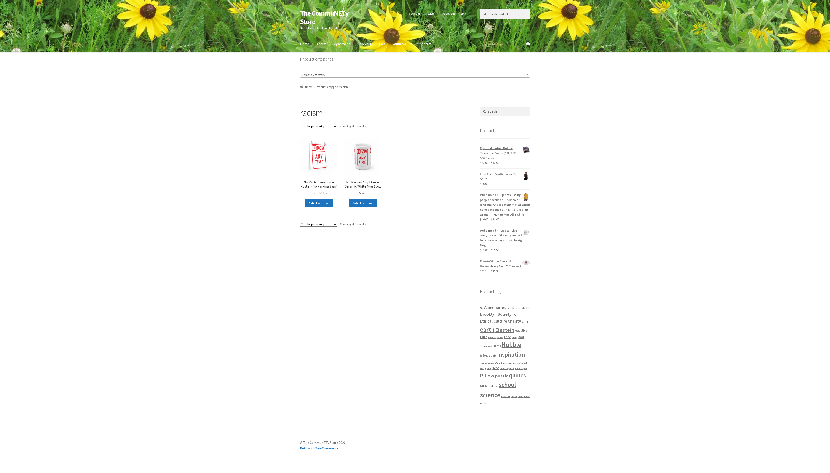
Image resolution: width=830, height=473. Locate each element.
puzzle (501, 376)
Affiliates (399, 44)
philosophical (507, 368)
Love (498, 362)
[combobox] (415, 75)
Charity (514, 321)
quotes (517, 375)
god (521, 337)
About (321, 44)
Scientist (505, 396)
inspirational (487, 363)
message (507, 363)
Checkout (365, 44)
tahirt (521, 396)
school (507, 385)
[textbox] (415, 75)
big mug (516, 308)
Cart (382, 44)
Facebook (414, 14)
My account (341, 44)
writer (483, 402)
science (490, 395)
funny (514, 337)
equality (521, 330)
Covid (525, 321)
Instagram (448, 14)
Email (464, 14)
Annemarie (494, 307)
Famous (492, 337)
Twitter (431, 14)
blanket (526, 308)
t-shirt (514, 396)
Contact (426, 44)
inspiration (511, 354)
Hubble (511, 345)
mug (483, 368)
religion (494, 386)
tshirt (527, 396)
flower (500, 337)
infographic (488, 355)
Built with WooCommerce (319, 448)
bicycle (508, 308)
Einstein (504, 329)
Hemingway (486, 346)
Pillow (487, 375)
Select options (319, 203)
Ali (482, 308)
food (507, 337)
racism (484, 386)
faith (483, 337)
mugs (490, 368)
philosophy (521, 368)
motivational (520, 363)
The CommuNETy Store (324, 17)
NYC (496, 368)
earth (487, 329)
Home (304, 44)
